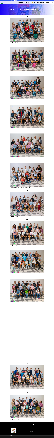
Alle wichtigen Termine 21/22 (40, 429)
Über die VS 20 (22, 429)
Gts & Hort (36, 2)
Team (29, 2)
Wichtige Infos (24, 2)
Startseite (20, 2)
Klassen (32, 2)
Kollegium (31, 430)
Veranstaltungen (41, 2)
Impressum (11, 435)
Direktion (31, 429)
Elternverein (47, 2)
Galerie (52, 2)
